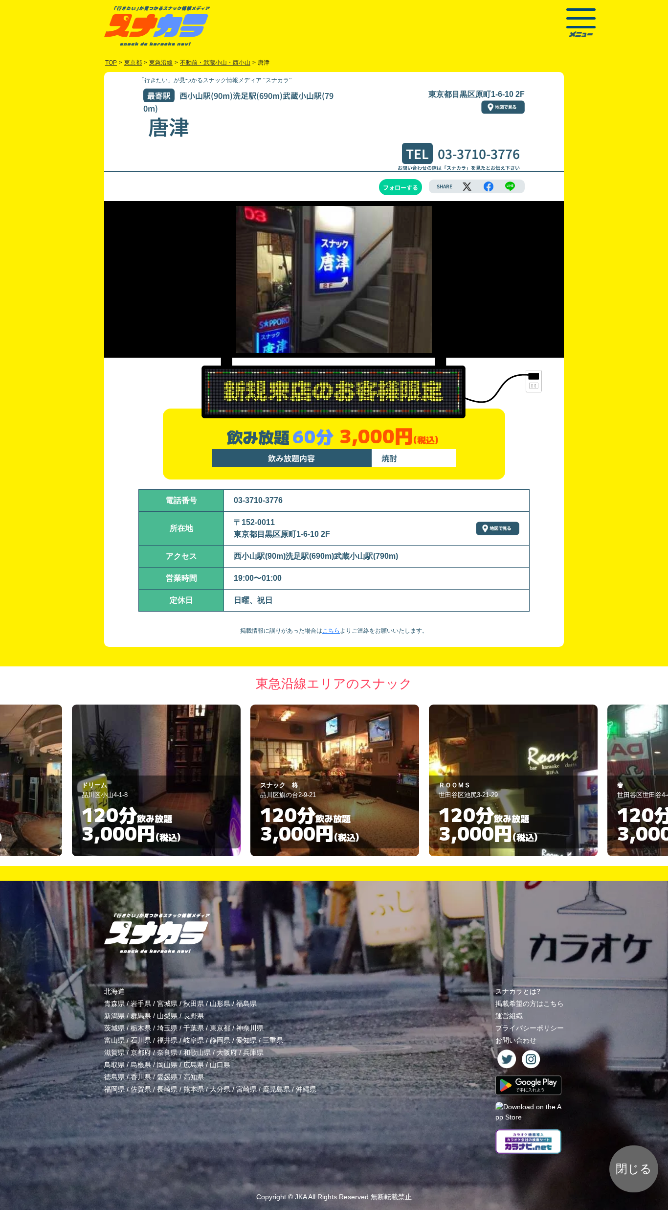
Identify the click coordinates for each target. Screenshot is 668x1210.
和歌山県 (197, 1052)
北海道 (114, 991)
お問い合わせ (515, 1040)
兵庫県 (253, 1052)
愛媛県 (167, 1077)
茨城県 (114, 1028)
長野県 (193, 1016)
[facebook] (488, 186)
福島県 (246, 1003)
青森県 (114, 1003)
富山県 (114, 1040)
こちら (331, 630)
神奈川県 (250, 1028)
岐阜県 (193, 1040)
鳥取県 (114, 1065)
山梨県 (167, 1016)
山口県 (220, 1065)
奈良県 (167, 1052)
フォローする (400, 187)
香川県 (141, 1077)
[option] (156, 780)
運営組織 (509, 1016)
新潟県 (114, 1016)
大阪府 (227, 1052)
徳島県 (114, 1077)
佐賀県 (141, 1089)
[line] (510, 186)
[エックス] (467, 186)
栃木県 (141, 1028)
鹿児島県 (276, 1089)
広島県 (193, 1065)
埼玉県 (167, 1028)
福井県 (167, 1040)
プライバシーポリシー (529, 1028)
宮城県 (167, 1003)
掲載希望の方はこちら (529, 1003)
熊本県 (193, 1089)
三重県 (273, 1040)
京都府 (141, 1052)
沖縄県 (306, 1089)
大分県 (220, 1089)
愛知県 (246, 1040)
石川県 (141, 1040)
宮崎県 (246, 1089)
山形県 (220, 1003)
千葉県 (193, 1028)
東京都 (220, 1028)
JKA (301, 1197)
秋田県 (193, 1003)
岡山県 (167, 1065)
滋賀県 (114, 1052)
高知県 (193, 1077)
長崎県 (167, 1089)
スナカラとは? (517, 991)
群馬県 (141, 1016)
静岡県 (220, 1040)
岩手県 (141, 1003)
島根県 (141, 1065)
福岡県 (114, 1089)
